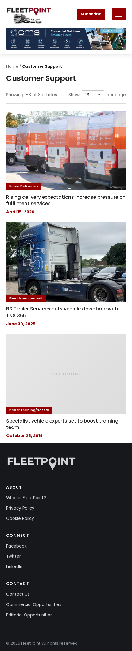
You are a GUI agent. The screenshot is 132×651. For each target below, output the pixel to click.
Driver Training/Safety (29, 410)
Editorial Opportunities (29, 615)
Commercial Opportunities (33, 605)
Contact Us (18, 594)
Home (12, 66)
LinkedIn (14, 567)
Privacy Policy (20, 508)
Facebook (16, 546)
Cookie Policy (20, 518)
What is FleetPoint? (26, 498)
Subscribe (91, 14)
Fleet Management (26, 298)
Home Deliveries (23, 186)
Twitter (13, 556)
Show (74, 94)
